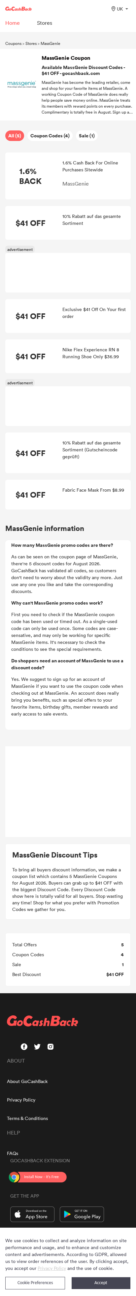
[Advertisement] (68, 792)
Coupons (13, 43)
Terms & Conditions (27, 1118)
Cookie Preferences (35, 1282)
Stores (31, 43)
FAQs (12, 1153)
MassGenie (50, 43)
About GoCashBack (27, 1081)
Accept (100, 1282)
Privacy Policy (21, 1100)
